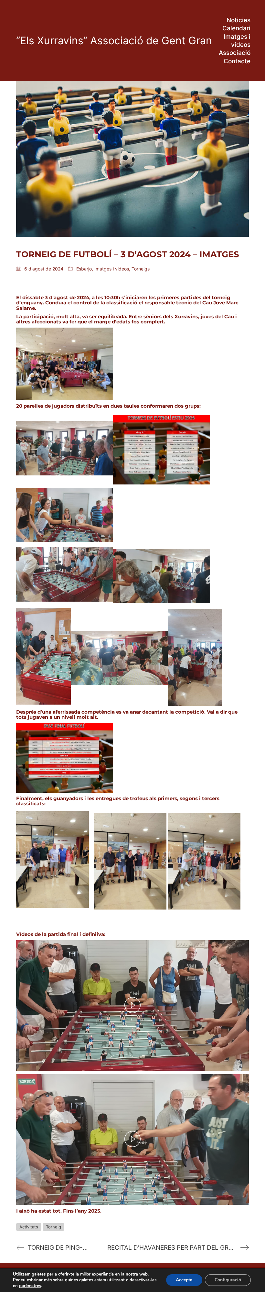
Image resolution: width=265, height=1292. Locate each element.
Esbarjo (84, 268)
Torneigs (141, 268)
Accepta (184, 1280)
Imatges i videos (111, 268)
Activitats (28, 1226)
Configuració (228, 1280)
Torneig (53, 1226)
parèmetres (30, 1286)
